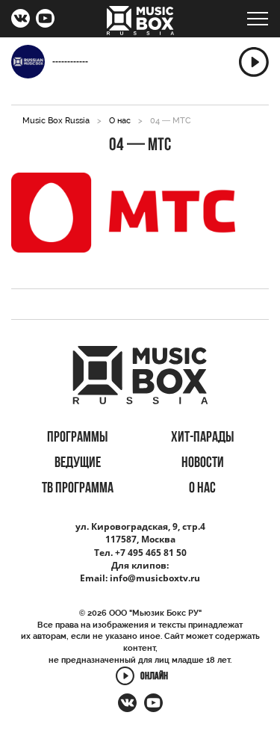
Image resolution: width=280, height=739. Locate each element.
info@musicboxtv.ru (155, 578)
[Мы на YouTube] (45, 20)
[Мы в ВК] (20, 20)
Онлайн (154, 676)
